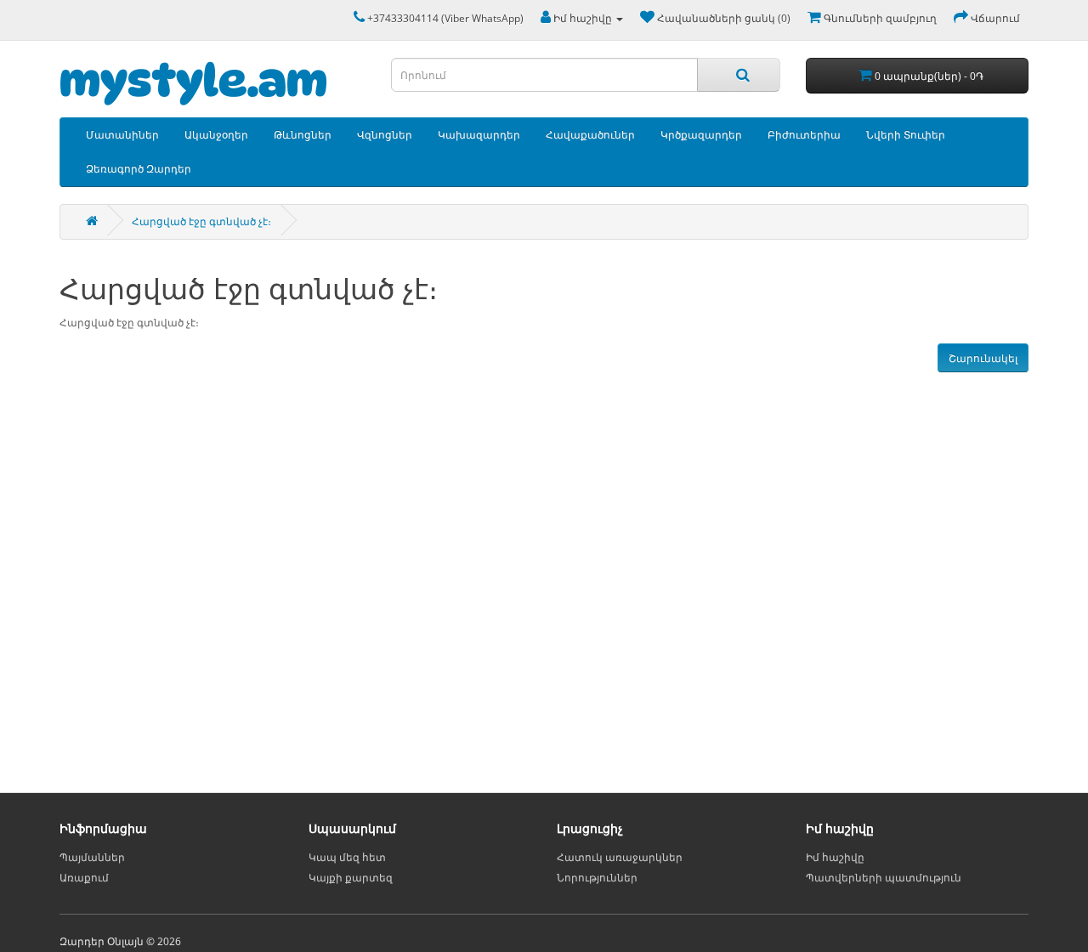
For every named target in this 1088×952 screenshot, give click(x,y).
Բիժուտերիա (804, 135)
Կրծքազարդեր (701, 135)
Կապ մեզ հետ (347, 857)
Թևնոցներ (303, 135)
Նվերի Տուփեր (905, 135)
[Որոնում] (738, 75)
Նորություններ (597, 877)
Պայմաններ (92, 857)
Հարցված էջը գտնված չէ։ (201, 221)
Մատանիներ (122, 135)
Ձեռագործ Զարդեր (138, 169)
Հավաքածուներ (590, 135)
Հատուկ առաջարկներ (620, 857)
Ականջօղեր (216, 135)
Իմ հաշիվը (835, 857)
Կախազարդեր (479, 135)
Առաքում (84, 877)
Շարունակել (983, 358)
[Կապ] (355, 18)
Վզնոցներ (384, 135)
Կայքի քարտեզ (351, 877)
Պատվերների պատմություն (883, 877)
